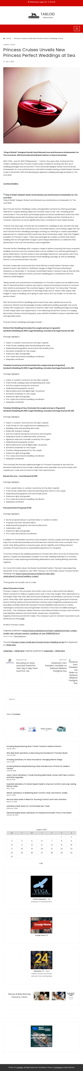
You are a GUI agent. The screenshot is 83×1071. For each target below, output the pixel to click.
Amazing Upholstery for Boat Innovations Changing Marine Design (34, 759)
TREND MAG (11, 645)
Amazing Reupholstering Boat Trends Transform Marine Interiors (34, 746)
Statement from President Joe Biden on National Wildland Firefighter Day (56, 665)
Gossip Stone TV (41, 935)
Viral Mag (57, 1067)
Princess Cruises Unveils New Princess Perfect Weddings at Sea (38, 642)
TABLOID (48, 14)
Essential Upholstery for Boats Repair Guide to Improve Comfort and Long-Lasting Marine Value (41, 785)
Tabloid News (47, 17)
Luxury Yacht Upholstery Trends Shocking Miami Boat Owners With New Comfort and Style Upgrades (41, 776)
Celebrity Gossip (9, 44)
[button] (41, 196)
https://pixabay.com (20, 636)
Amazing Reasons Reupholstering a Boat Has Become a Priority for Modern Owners (38, 767)
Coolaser (17, 714)
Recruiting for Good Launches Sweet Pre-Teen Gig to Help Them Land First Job (27, 665)
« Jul (40, 863)
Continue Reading (10, 183)
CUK (22, 618)
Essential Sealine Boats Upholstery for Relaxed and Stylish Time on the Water (39, 813)
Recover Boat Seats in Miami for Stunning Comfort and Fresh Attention (36, 799)
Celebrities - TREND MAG (13, 651)
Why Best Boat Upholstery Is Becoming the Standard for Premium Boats (37, 753)
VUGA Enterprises (39, 899)
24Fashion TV (39, 971)
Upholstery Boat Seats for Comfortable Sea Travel (28, 806)
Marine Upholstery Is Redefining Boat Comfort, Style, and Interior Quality (37, 793)
